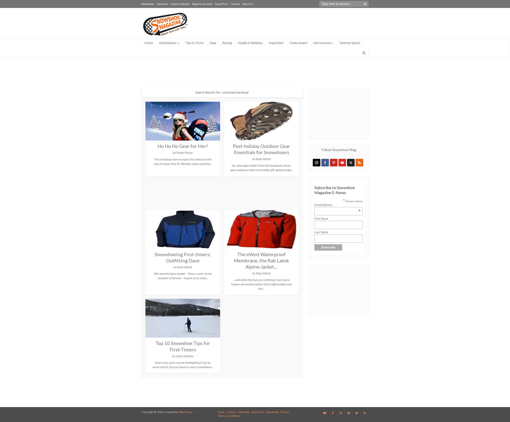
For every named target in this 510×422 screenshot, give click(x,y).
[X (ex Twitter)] (351, 162)
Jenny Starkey (184, 356)
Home (148, 43)
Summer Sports (350, 43)
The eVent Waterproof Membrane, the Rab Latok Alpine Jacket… (261, 260)
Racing (227, 43)
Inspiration (276, 43)
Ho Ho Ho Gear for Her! (183, 146)
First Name (321, 218)
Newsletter (147, 4)
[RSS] (359, 162)
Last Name (321, 232)
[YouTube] (342, 162)
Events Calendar (180, 4)
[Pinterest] (333, 162)
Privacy (285, 412)
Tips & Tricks (194, 43)
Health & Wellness (250, 43)
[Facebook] (325, 162)
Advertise (162, 4)
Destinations (167, 43)
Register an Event (202, 4)
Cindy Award (298, 43)
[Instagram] (316, 162)
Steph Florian (185, 152)
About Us (247, 4)
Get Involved (322, 43)
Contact (235, 4)
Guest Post (221, 4)
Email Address (337, 204)
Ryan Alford (263, 159)
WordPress (185, 412)
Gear (213, 43)
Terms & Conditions (229, 415)
